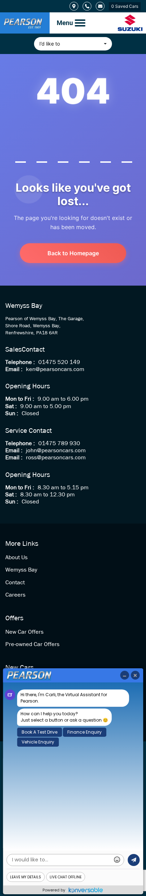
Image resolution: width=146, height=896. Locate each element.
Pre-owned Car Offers (32, 644)
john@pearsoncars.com (56, 451)
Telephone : (20, 362)
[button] (73, 43)
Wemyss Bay (21, 570)
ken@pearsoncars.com (55, 369)
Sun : (11, 414)
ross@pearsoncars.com (56, 458)
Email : (13, 369)
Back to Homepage (73, 253)
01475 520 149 (59, 362)
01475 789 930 (59, 444)
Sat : (11, 407)
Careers (15, 595)
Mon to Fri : (19, 399)
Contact (15, 583)
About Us (16, 558)
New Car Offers (24, 632)
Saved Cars (124, 6)
